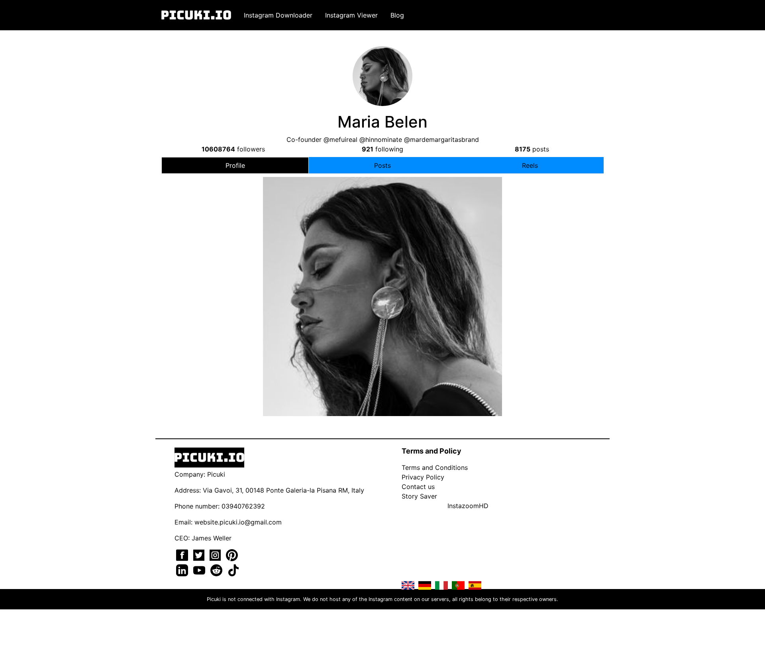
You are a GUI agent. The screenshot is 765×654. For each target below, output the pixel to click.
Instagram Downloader (278, 15)
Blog (397, 15)
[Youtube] (200, 569)
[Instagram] (216, 554)
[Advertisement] (382, 244)
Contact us (418, 487)
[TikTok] (233, 569)
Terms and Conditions (435, 467)
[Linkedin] (183, 569)
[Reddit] (217, 569)
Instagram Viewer (351, 15)
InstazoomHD (467, 506)
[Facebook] (183, 554)
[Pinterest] (231, 554)
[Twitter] (200, 554)
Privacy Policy (423, 477)
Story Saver (419, 496)
